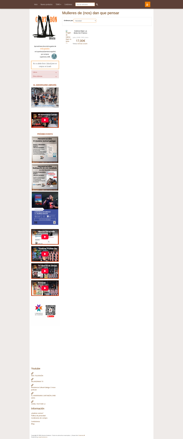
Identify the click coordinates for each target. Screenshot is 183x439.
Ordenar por (68, 20)
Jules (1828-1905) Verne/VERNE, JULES (86, 37)
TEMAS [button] (58, 4)
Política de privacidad (38, 416)
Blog (32, 424)
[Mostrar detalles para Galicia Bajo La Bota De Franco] (68, 36)
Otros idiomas (37, 76)
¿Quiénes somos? (37, 413)
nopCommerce (42, 437)
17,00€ (80, 41)
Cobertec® (81, 435)
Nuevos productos (47, 4)
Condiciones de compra (39, 418)
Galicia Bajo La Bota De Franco (80, 32)
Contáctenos (68, 4)
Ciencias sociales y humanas (86, 44)
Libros (35, 72)
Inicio (35, 4)
